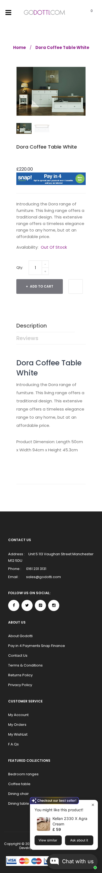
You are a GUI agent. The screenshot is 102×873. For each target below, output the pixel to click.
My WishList (17, 734)
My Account (18, 714)
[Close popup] (93, 805)
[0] (85, 12)
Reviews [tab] (27, 338)
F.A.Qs (13, 744)
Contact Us (17, 655)
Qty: (19, 267)
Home (19, 47)
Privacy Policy (20, 684)
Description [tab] (31, 325)
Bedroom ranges (23, 774)
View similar (48, 840)
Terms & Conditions (25, 665)
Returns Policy (20, 675)
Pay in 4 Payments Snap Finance (36, 645)
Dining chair (18, 793)
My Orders (17, 724)
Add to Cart (41, 286)
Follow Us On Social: (29, 593)
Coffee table (19, 783)
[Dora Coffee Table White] (24, 128)
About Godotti (20, 635)
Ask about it (79, 840)
